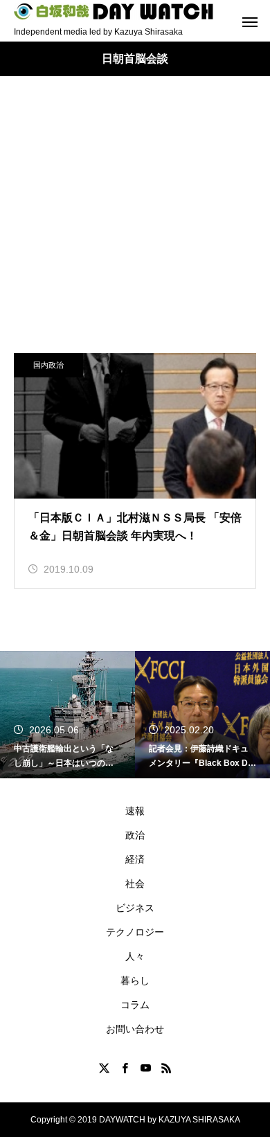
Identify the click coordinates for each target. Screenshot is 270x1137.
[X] (104, 1068)
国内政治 (48, 365)
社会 (135, 883)
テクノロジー (135, 932)
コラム (135, 1004)
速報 (135, 810)
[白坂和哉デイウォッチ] (114, 11)
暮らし (135, 980)
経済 (135, 859)
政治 (135, 835)
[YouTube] (145, 1068)
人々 (135, 956)
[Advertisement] (135, 228)
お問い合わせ (135, 1029)
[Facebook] (125, 1068)
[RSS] (166, 1068)
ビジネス (135, 907)
